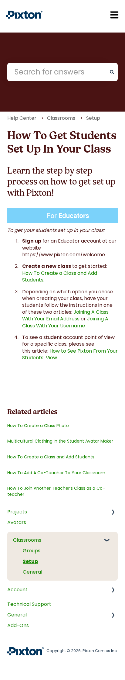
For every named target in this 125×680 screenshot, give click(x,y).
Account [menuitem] (17, 589)
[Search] (112, 72)
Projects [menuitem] (17, 511)
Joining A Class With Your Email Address (65, 315)
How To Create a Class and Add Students (50, 457)
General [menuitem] (32, 571)
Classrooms (61, 118)
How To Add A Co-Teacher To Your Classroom (56, 473)
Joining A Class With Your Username (65, 322)
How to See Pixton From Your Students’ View (70, 354)
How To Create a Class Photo (38, 426)
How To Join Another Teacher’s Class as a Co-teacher (56, 491)
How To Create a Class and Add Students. (59, 276)
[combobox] (56, 72)
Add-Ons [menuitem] (18, 625)
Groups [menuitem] (31, 550)
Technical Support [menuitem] (29, 604)
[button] (110, 515)
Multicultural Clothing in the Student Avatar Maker (60, 441)
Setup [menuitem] (30, 561)
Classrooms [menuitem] (27, 540)
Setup (93, 118)
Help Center (21, 118)
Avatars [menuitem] (16, 522)
